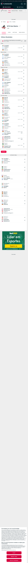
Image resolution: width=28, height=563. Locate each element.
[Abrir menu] (25, 4)
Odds (9, 32)
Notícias (15, 32)
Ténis (4, 21)
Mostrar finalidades (14, 560)
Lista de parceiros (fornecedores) (8, 550)
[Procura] (22, 4)
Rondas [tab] (4, 151)
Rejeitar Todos (14, 556)
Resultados (22, 32)
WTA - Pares (12, 21)
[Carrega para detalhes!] (13, 48)
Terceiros (7, 540)
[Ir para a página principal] (7, 4)
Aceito (14, 552)
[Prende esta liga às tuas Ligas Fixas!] (20, 26)
